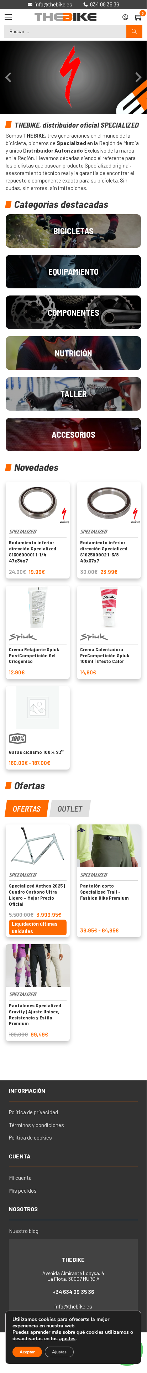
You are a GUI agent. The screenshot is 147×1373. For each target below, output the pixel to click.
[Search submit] (134, 31)
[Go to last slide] (9, 77)
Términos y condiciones (36, 1125)
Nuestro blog (23, 1231)
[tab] (27, 808)
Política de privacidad (33, 1112)
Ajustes (59, 1352)
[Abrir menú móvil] (8, 17)
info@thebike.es (73, 1306)
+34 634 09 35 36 (73, 1292)
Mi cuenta (20, 1177)
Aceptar (27, 1352)
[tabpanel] (73, 932)
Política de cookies (30, 1137)
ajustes (67, 1339)
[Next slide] (137, 77)
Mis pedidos (23, 1190)
